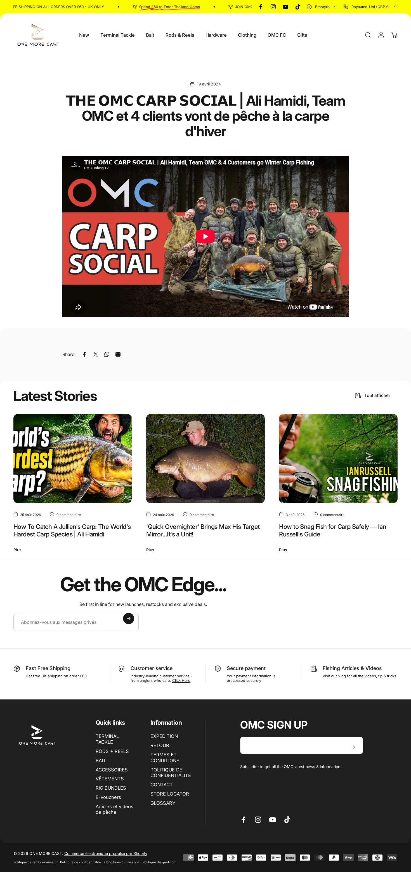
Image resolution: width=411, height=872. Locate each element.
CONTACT (161, 784)
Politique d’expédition (159, 862)
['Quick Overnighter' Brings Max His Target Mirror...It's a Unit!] (205, 458)
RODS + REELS (112, 751)
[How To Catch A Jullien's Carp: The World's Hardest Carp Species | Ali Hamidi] (72, 458)
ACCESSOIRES (112, 770)
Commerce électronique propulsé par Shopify (105, 853)
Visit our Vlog (335, 676)
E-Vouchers (108, 797)
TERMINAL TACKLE (107, 739)
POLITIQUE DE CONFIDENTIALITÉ (170, 772)
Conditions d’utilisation (121, 862)
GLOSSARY (162, 803)
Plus (17, 549)
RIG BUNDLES (111, 788)
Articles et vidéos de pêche (114, 809)
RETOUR (159, 745)
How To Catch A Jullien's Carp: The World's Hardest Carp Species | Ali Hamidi (72, 530)
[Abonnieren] (128, 618)
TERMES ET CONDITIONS (164, 757)
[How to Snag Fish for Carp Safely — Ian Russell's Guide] (338, 458)
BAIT (101, 760)
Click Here (181, 680)
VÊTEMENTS (110, 779)
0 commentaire (68, 514)
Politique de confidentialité (80, 862)
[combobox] (322, 6)
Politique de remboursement (35, 862)
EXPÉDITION (164, 736)
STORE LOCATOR (169, 794)
